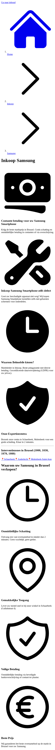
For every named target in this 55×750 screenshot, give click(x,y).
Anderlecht (21, 459)
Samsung (11, 153)
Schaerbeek (8, 459)
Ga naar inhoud (8, 2)
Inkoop (10, 104)
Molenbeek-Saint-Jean (40, 459)
